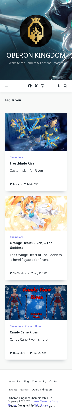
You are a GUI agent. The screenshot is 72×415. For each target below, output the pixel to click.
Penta (16, 184)
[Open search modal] (65, 86)
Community (39, 381)
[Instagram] (42, 86)
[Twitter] (36, 86)
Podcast (37, 406)
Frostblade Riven (23, 163)
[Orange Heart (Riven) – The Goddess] (36, 213)
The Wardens (19, 273)
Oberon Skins (17, 406)
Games (24, 389)
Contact (54, 381)
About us (14, 381)
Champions (16, 157)
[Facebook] (30, 86)
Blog (26, 381)
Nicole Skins (19, 353)
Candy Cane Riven (24, 332)
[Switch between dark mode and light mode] (59, 86)
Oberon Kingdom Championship (28, 398)
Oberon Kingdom (36, 55)
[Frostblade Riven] (36, 132)
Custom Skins (33, 326)
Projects (50, 406)
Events (13, 389)
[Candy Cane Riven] (36, 302)
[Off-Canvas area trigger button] (6, 86)
